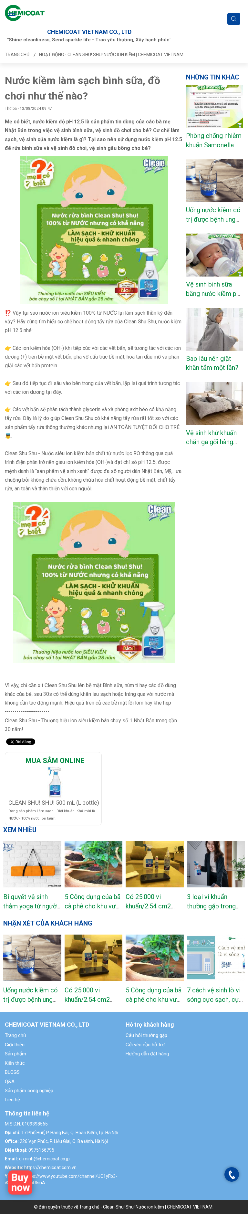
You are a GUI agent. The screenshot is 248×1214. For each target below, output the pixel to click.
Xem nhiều (19, 830)
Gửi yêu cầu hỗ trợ (145, 1045)
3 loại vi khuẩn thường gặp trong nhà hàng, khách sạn (215, 906)
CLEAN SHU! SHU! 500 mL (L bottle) (53, 802)
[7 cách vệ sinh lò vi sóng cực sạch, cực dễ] (216, 958)
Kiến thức (15, 1063)
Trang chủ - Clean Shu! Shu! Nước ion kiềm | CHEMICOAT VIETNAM (145, 1206)
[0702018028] (232, 1174)
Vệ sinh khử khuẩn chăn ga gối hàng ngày (211, 442)
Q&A (10, 1081)
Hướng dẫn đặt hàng (147, 1054)
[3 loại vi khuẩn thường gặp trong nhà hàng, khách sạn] (216, 864)
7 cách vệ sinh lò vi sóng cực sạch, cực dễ (215, 999)
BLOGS (12, 1072)
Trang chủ (15, 1035)
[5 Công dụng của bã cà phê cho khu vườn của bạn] (94, 864)
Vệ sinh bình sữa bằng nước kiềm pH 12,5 (213, 293)
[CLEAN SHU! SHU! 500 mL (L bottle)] (20, 1182)
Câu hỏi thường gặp (146, 1035)
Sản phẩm (15, 1054)
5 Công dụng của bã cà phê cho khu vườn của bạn (93, 906)
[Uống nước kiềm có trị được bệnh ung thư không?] (32, 958)
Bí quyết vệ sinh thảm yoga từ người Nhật (30, 906)
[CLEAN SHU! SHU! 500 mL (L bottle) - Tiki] (55, 782)
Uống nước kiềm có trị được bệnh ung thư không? (213, 219)
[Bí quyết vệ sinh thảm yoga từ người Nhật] (32, 864)
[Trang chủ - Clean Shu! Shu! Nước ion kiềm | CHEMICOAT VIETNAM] (25, 12)
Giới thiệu (15, 1045)
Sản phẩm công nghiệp (29, 1091)
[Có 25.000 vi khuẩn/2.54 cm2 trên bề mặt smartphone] (155, 864)
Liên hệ (12, 1100)
